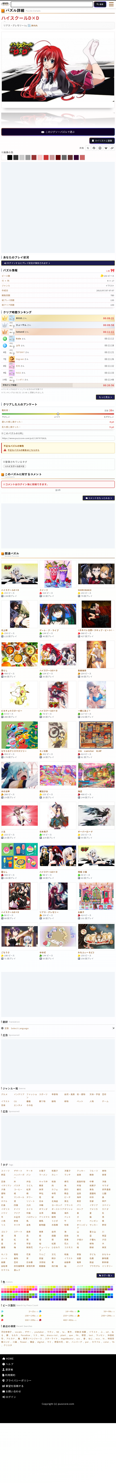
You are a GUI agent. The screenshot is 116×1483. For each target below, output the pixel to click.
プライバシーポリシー (18, 1380)
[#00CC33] (106, 1294)
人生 (3, 831)
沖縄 (41, 1205)
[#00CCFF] (95, 1294)
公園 (104, 1193)
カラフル (5, 1270)
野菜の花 (59, 1341)
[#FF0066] (22, 1292)
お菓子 (81, 912)
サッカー (94, 1224)
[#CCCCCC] (60, 1287)
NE (57, 1331)
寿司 (66, 1181)
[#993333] (83, 1292)
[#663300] (11, 1299)
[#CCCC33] (68, 1287)
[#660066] (22, 1299)
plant (63, 1335)
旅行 (66, 1189)
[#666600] (30, 1297)
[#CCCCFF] (57, 1287)
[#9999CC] (78, 1289)
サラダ (105, 1185)
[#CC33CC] (74, 1289)
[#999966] (83, 1289)
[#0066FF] (92, 1297)
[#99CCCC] (98, 1287)
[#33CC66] (65, 1294)
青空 (104, 1235)
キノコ (4, 1254)
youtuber (39, 1331)
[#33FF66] (48, 1294)
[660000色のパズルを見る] (58, 157)
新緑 (92, 1247)
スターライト (51, 1338)
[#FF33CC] (36, 1289)
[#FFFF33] (13, 1287)
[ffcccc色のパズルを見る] (40, 157)
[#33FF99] (46, 1294)
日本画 (29, 1262)
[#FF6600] (30, 1289)
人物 (92, 1101)
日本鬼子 (44, 831)
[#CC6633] (65, 1289)
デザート (18, 1170)
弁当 (28, 1181)
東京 (79, 1201)
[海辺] (96, 775)
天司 (18, 366)
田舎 (66, 1235)
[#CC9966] (46, 1289)
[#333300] (48, 1299)
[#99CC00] (109, 1287)
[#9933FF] (109, 1289)
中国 (28, 1213)
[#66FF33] (13, 1294)
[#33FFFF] (40, 1294)
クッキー (81, 1170)
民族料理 (81, 1181)
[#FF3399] (2, 1292)
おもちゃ (106, 1254)
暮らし (4, 670)
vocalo (18, 1331)
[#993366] (81, 1292)
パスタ (17, 1185)
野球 (104, 1224)
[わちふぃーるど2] (96, 937)
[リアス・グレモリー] (58, 896)
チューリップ (44, 1249)
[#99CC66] (103, 1287)
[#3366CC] (57, 1297)
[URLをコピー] (112, 148)
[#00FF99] (83, 1294)
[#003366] (81, 1299)
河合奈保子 (6, 1331)
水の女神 (5, 791)
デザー (28, 1331)
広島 (3, 1205)
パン (28, 1174)
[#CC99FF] (74, 1287)
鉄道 (92, 1262)
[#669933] (11, 1297)
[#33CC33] (68, 1294)
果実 (104, 1247)
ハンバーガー (19, 1176)
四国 (16, 1205)
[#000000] (103, 1299)
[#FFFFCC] (5, 1287)
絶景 (41, 1231)
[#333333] (46, 1299)
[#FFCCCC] (22, 1287)
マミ (49, 1341)
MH (42, 1335)
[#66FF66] (11, 1294)
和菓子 (55, 1170)
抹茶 (41, 1189)
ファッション (31, 1096)
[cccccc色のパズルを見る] (21, 157)
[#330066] (60, 1299)
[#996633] (103, 1289)
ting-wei (20, 359)
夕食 (3, 1189)
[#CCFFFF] (40, 1287)
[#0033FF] (109, 1297)
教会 (66, 1193)
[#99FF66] (86, 1287)
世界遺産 (106, 1189)
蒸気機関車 (19, 1266)
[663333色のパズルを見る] (70, 157)
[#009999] (81, 1297)
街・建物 (81, 1094)
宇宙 (28, 1243)
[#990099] (95, 1292)
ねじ (91, 1338)
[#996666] (100, 1289)
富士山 (93, 1231)
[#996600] (106, 1289)
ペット (80, 1101)
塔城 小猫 (82, 872)
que (71, 1335)
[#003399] (78, 1299)
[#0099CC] (78, 1297)
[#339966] (46, 1297)
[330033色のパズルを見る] (76, 157)
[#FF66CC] (19, 1289)
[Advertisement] (58, 184)
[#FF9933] (11, 1289)
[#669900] (13, 1297)
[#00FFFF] (78, 1294)
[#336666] (62, 1297)
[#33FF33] (51, 1294)
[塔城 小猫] (96, 856)
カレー (55, 1174)
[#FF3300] (11, 1292)
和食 (54, 1181)
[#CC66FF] (54, 1289)
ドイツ (17, 1209)
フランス (68, 1205)
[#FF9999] (5, 1289)
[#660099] (19, 1299)
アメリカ (94, 1209)
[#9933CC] (111, 1289)
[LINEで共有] (100, 148)
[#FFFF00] (16, 1287)
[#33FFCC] (43, 1294)
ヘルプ (9, 1364)
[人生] (19, 816)
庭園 (54, 1235)
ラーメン (43, 1174)
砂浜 (92, 1197)
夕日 (104, 1239)
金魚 (28, 1224)
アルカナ (10, 1338)
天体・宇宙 (95, 1094)
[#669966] (8, 1297)
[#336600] (68, 1297)
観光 (79, 1189)
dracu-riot (52, 1335)
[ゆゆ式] (58, 937)
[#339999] (43, 1297)
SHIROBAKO (84, 590)
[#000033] (100, 1299)
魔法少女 (44, 791)
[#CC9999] (43, 1289)
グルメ (4, 1094)
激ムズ (17, 1270)
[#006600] (106, 1297)
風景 (28, 1231)
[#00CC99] (100, 1294)
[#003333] (83, 1299)
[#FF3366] (5, 1292)
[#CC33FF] (71, 1289)
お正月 (17, 1216)
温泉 (79, 1193)
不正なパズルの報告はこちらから (24, 450)
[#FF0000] (27, 1292)
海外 (66, 1213)
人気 (110, 270)
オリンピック (82, 1226)
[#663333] (8, 1299)
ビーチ (67, 1197)
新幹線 (105, 1262)
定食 (3, 1181)
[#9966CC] (95, 1289)
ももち (15, 1335)
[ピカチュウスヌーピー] (19, 695)
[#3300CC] (54, 1299)
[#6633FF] (33, 1297)
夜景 (66, 1239)
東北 (66, 1201)
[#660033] (25, 1299)
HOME (9, 1358)
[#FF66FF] (16, 1289)
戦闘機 (42, 1266)
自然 (54, 1231)
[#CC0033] (62, 1292)
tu (63, 1331)
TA (113, 1341)
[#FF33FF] (33, 1289)
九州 (28, 1205)
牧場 (66, 1224)
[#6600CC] (16, 1299)
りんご (42, 1254)
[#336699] (60, 1297)
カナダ (105, 1209)
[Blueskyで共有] (106, 148)
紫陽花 (29, 1247)
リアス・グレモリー (49, 912)
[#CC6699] (60, 1289)
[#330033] (62, 1299)
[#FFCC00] (33, 1287)
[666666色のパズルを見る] (64, 157)
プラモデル (95, 1266)
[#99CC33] (106, 1287)
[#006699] (98, 1297)
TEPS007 (20, 352)
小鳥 (3, 1220)
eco (98, 1338)
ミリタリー (107, 1266)
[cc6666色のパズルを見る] (82, 157)
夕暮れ (93, 1239)
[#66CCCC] (22, 1294)
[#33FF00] (54, 1294)
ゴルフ (4, 1231)
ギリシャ (68, 1209)
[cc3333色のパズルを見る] (46, 157)
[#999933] (86, 1289)
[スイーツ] (58, 574)
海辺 (80, 791)
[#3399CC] (40, 1297)
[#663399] (2, 1299)
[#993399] (78, 1292)
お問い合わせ (13, 1391)
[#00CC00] (109, 1294)
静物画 (105, 1258)
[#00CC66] (103, 1294)
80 (67, 1341)
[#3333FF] (71, 1297)
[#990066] (98, 1292)
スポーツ (43, 1094)
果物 (104, 1170)
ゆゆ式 (43, 952)
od (107, 1331)
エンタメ (18, 1105)
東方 (70, 1331)
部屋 (41, 1258)
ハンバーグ (77, 1341)
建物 (3, 1193)
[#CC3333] (46, 1292)
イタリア (94, 1205)
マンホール (19, 1197)
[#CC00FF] (51, 1292)
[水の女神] (19, 775)
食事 (104, 1174)
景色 (92, 1189)
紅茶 (28, 1189)
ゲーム (105, 1101)
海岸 (79, 1197)
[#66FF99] (8, 1294)
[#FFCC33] (30, 1287)
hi (104, 1338)
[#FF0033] (25, 1292)
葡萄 (16, 1254)
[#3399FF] (74, 1294)
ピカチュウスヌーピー (12, 711)
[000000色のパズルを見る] (9, 157)
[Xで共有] (88, 148)
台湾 (41, 1213)
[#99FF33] (89, 1287)
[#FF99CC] (2, 1289)
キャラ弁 (43, 1181)
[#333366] (43, 1299)
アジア (17, 1213)
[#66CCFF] (19, 1294)
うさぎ (55, 1220)
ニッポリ (20, 379)
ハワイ (4, 1213)
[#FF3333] (8, 1292)
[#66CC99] (25, 1294)
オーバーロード (85, 831)
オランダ (43, 1209)
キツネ (17, 1224)
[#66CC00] (33, 1294)
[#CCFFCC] (43, 1287)
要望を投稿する (14, 1386)
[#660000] (27, 1299)
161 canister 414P (90, 751)
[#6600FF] (13, 1299)
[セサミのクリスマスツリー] (19, 735)
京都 (92, 1201)
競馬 (41, 1220)
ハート (4, 1258)
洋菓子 (67, 1170)
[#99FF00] (92, 1287)
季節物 (55, 1094)
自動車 (67, 1262)
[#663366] (5, 1299)
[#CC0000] (65, 1292)
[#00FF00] (92, 1294)
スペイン (106, 1205)
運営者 (9, 1369)
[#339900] (51, 1297)
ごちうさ (5, 952)
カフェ (55, 1189)
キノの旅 (44, 751)
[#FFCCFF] (19, 1287)
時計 (54, 1258)
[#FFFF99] (8, 1287)
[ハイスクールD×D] (19, 574)
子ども (93, 1254)
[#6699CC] (2, 1297)
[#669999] (5, 1297)
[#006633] (103, 1297)
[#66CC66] (27, 1294)
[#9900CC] (92, 1292)
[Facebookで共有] (94, 148)
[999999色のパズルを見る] (28, 157)
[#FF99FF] (36, 1287)
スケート (18, 1231)
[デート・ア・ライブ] (58, 614)
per (87, 1341)
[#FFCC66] (27, 1287)
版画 (3, 1262)
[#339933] (48, 1297)
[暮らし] (19, 655)
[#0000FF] (89, 1299)
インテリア (19, 1094)
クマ (79, 1220)
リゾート (30, 1201)
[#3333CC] (74, 1297)
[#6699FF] (36, 1294)
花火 (66, 1243)
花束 (28, 1254)
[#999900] (89, 1289)
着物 (16, 1258)
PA (77, 1335)
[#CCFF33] (51, 1287)
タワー (29, 1197)
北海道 (55, 1201)
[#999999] (81, 1289)
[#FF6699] (22, 1289)
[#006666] (100, 1297)
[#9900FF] (89, 1292)
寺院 (54, 1193)
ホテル (4, 1201)
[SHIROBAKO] (96, 574)
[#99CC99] (100, 1287)
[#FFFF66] (11, 1287)
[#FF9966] (8, 1289)
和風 (66, 1254)
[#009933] (86, 1297)
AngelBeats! (67, 1338)
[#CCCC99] (62, 1287)
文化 (54, 1254)
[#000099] (95, 1299)
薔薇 (3, 1247)
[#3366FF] (54, 1297)
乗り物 (42, 1101)
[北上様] (19, 614)
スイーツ (44, 590)
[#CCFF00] (54, 1287)
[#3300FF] (51, 1299)
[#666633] (27, 1297)
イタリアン (6, 1185)
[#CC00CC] (54, 1292)
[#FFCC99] (25, 1287)
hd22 (18, 372)
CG (15, 1101)
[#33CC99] (62, 1294)
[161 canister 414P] (96, 735)
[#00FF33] (89, 1294)
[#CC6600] (68, 1289)
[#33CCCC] (60, 1294)
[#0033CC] (111, 1297)
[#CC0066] (60, 1292)
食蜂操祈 (82, 670)
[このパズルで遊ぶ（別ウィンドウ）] (58, 78)
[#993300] (86, 1292)
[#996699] (98, 1289)
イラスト (5, 1101)
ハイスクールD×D (10, 590)
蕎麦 (41, 1185)
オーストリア (58, 1209)
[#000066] (98, 1299)
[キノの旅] (58, 735)
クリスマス (44, 1216)
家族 (79, 1254)
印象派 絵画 (80, 1331)
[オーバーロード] (96, 816)
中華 (92, 1181)
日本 (41, 1201)
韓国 (54, 1213)
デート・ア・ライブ (49, 630)
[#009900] (89, 1297)
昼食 (79, 1174)
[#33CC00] (71, 1294)
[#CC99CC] (40, 1289)
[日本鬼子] (58, 816)
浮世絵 (42, 1262)
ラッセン (100, 1335)
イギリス (5, 1209)
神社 (41, 1193)
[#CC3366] (43, 1292)
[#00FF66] (86, 1294)
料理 (79, 1185)
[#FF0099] (19, 1292)
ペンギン (94, 1220)
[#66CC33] (30, 1294)
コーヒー (18, 1189)
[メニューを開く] (111, 4)
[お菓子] (96, 896)
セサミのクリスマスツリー (14, 751)
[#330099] (57, 1299)
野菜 (3, 1174)
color (106, 1341)
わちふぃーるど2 (86, 952)
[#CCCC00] (71, 1287)
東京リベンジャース (32, 1338)
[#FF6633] (27, 1289)
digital (40, 1341)
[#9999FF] (111, 1287)
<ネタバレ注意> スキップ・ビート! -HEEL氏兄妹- (96, 630)
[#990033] (100, 1292)
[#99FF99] (83, 1287)
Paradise (25, 1335)
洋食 (104, 1181)
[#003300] (86, 1299)
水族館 (55, 1224)
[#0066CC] (95, 1297)
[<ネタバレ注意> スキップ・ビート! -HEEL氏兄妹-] (96, 614)
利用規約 (9, 1375)
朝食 (92, 1174)
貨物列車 (30, 1266)
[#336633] (65, 1297)
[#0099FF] (111, 1294)
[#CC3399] (40, 1292)
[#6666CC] (19, 1297)
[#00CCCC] (98, 1294)
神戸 (104, 1201)
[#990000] (103, 1292)
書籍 (28, 1101)
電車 (79, 1262)
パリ (79, 1205)
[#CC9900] (51, 1289)
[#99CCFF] (95, 1287)
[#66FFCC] (5, 1294)
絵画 (79, 1258)
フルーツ (94, 1170)
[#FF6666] (25, 1289)
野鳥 (16, 1220)
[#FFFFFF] (2, 1287)
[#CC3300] (48, 1292)
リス (3, 1224)
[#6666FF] (16, 1297)
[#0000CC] (92, 1299)
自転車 (4, 1266)
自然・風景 (69, 1094)
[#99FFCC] (81, 1287)
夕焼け (80, 1239)
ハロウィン (31, 1216)
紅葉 (54, 1243)
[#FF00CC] (16, 1292)
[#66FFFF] (2, 1294)
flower (23, 1341)
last (91, 1335)
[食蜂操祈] (96, 655)
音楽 (3, 1105)
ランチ (67, 1174)
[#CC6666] (62, 1289)
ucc (78, 1338)
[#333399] (40, 1299)
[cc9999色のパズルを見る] (52, 157)
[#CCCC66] (65, 1287)
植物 (66, 1101)
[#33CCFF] (57, 1294)
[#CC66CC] (57, 1289)
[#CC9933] (48, 1289)
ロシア (80, 1209)
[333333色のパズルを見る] (15, 157)
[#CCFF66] (48, 1287)
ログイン (10, 1397)
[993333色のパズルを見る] (34, 157)
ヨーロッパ (57, 1205)
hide (18, 338)
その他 (29, 1105)
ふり (18, 345)
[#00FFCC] (81, 1294)
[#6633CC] (36, 1297)
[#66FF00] (16, 1294)
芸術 (104, 1094)
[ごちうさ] (19, 937)
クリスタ (8, 1345)
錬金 (32, 1341)
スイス (29, 1209)
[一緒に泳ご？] (96, 695)
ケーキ (29, 1170)
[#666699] (22, 1297)
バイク (80, 1266)
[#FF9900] (13, 1289)
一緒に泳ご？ (84, 711)
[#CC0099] (57, 1292)
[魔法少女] (58, 775)
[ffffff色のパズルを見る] (3, 157)
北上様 (4, 630)
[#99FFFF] (78, 1287)
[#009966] (83, 1297)
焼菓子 (93, 1185)
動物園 (42, 1224)
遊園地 (93, 1193)
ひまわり (56, 1247)
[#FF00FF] (13, 1292)
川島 (15, 1341)
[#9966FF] (92, 1289)
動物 (54, 1101)
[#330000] (65, 1299)
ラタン (50, 1331)
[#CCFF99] (46, 1287)
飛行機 (55, 1266)
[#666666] (25, 1297)
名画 (92, 1258)
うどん (29, 1185)
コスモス (68, 1247)
